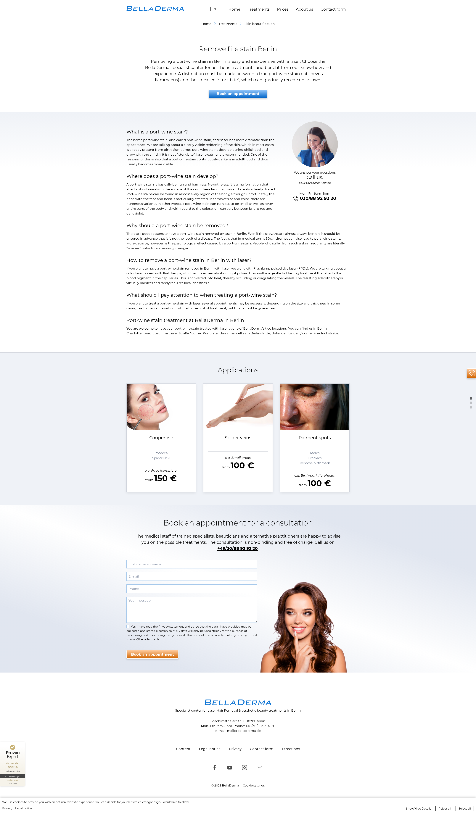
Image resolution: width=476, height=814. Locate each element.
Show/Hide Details (418, 808)
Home (234, 9)
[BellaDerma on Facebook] (215, 767)
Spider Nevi (161, 458)
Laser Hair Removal (223, 710)
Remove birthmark (315, 463)
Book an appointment (238, 93)
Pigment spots (315, 437)
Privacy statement (171, 626)
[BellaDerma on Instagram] (245, 767)
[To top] (471, 397)
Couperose (161, 437)
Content (183, 749)
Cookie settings (254, 785)
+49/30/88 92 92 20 (237, 548)
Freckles (314, 458)
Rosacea (161, 453)
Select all (465, 808)
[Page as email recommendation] (260, 767)
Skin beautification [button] (260, 24)
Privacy (235, 749)
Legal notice (210, 749)
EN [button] (214, 9)
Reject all (444, 808)
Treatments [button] (259, 9)
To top (471, 398)
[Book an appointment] (471, 406)
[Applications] (471, 402)
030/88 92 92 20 (318, 198)
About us (304, 9)
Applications (471, 403)
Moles (314, 453)
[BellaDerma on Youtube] (230, 767)
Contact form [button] (333, 9)
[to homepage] (155, 8)
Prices (282, 9)
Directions (291, 749)
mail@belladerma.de (244, 731)
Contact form (262, 749)
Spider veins (238, 437)
